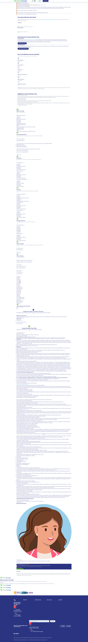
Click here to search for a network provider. (36, 375)
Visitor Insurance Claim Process (21, 335)
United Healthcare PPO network (48, 19)
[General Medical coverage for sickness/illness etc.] (26, 115)
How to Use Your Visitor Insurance (22, 384)
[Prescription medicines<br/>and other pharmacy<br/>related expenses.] (28, 179)
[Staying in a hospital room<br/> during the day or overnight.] (26, 194)
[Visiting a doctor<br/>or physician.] (24, 163)
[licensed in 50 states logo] (17, 593)
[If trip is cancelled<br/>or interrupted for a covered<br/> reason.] (23, 272)
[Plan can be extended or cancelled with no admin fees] (26, 84)
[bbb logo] (23, 593)
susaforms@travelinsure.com (29, 436)
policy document (26, 149)
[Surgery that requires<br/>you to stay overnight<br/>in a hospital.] (24, 210)
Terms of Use (24, 639)
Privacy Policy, (19, 639)
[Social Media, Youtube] (17, 633)
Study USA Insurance (25, 435)
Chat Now (18, 562)
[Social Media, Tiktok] (16, 633)
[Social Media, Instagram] (15, 633)
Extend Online (18, 320)
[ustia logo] (30, 593)
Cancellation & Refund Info (21, 322)
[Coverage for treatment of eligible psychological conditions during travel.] (28, 74)
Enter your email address (33, 621)
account (29, 422)
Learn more (43, 4)
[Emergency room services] (24, 233)
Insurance (30, 39)
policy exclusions (54, 369)
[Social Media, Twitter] (18, 633)
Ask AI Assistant (19, 502)
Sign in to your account (20, 317)
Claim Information (19, 323)
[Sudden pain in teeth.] (24, 248)
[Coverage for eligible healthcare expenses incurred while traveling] (24, 60)
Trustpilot (15, 594)
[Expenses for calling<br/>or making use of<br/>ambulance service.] (25, 225)
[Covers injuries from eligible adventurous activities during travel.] (24, 65)
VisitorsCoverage (31, 639)
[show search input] (32, 0)
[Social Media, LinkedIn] (14, 633)
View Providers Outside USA (23, 48)
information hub (25, 409)
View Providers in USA (22, 43)
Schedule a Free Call (20, 568)
